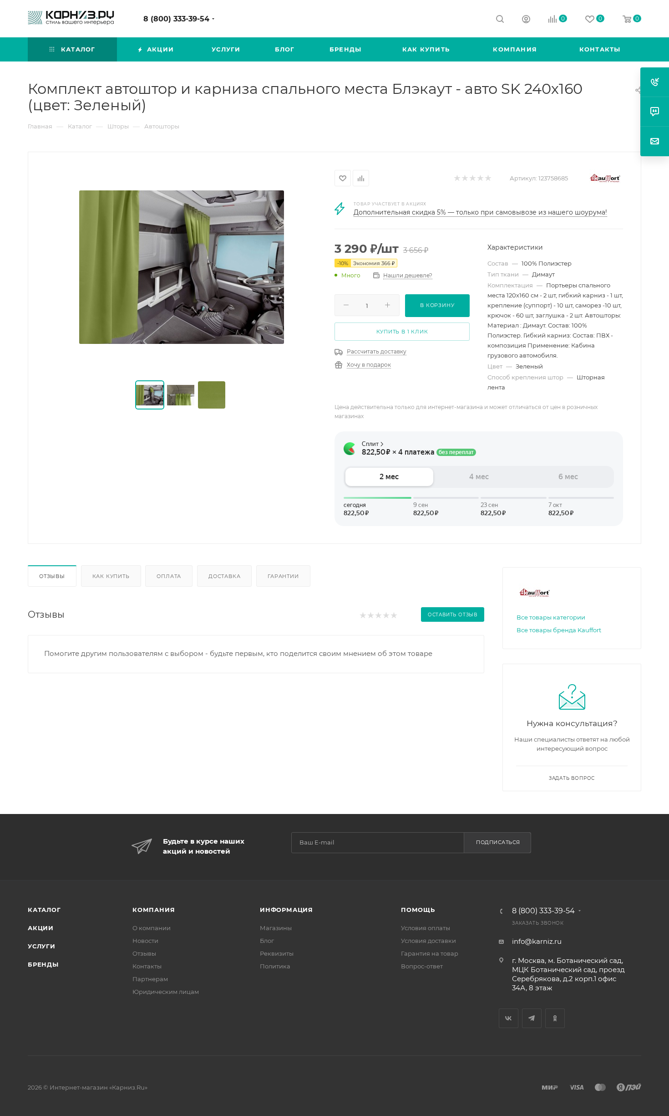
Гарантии (283, 576)
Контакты (147, 966)
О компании (151, 928)
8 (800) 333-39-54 (176, 19)
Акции (41, 928)
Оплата (169, 576)
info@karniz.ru (537, 941)
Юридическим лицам (165, 991)
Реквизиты (277, 953)
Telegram (532, 1018)
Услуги (42, 946)
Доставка (224, 576)
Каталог (44, 909)
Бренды (43, 964)
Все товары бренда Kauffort (559, 630)
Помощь (418, 909)
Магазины (276, 928)
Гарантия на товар (429, 953)
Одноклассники (555, 1018)
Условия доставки (428, 940)
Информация (286, 909)
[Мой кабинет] (526, 20)
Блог (267, 940)
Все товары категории (551, 617)
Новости (145, 940)
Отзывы (52, 576)
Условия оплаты (425, 928)
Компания (153, 909)
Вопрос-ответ (422, 966)
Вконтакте (508, 1018)
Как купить (111, 576)
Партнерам (150, 979)
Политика (275, 966)
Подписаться (498, 842)
